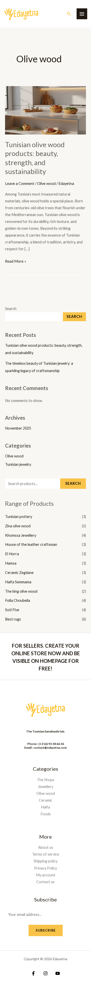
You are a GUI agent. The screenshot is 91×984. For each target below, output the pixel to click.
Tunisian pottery (18, 516)
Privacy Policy (45, 868)
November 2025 (18, 428)
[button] (69, 14)
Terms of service (45, 854)
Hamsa (10, 563)
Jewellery (45, 786)
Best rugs (13, 619)
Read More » (15, 260)
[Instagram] (45, 973)
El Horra (12, 554)
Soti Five (12, 610)
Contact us (45, 882)
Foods (45, 814)
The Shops (45, 780)
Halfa (45, 807)
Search (10, 308)
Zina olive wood (18, 526)
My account (45, 875)
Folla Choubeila (17, 600)
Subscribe (46, 930)
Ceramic (45, 800)
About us (45, 847)
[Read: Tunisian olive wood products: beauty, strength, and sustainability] (45, 110)
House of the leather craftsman (31, 544)
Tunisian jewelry (18, 464)
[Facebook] (33, 973)
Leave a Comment (19, 183)
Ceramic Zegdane (19, 572)
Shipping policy (45, 861)
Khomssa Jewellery (20, 535)
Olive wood (14, 456)
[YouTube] (57, 973)
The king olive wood (21, 591)
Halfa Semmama (18, 582)
